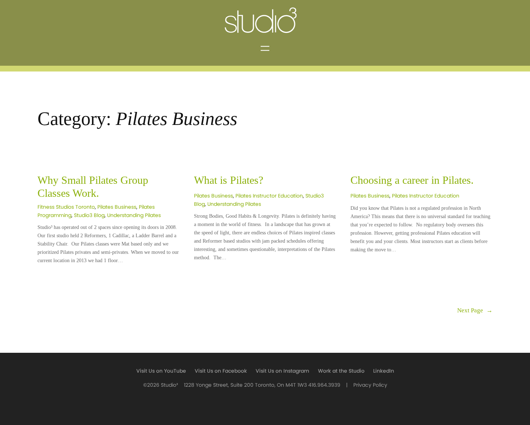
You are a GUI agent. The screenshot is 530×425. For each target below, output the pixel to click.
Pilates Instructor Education (269, 196)
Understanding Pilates (134, 215)
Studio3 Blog (89, 215)
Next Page (475, 310)
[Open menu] (265, 48)
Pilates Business (116, 207)
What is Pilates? (228, 180)
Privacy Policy (370, 385)
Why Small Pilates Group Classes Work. (92, 186)
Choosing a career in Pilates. (412, 180)
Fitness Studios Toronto (66, 207)
